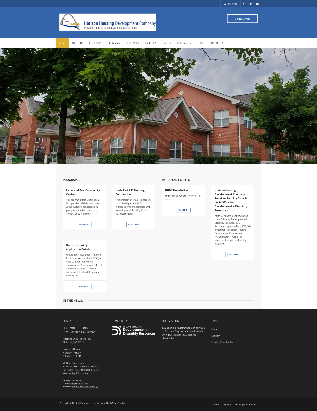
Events (167, 43)
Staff (200, 43)
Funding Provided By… (223, 342)
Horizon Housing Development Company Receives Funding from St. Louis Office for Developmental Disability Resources (231, 200)
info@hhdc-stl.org (79, 383)
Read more (84, 224)
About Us (77, 43)
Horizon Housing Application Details (78, 247)
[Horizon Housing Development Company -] (107, 29)
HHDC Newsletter (176, 190)
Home (62, 43)
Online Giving (242, 18)
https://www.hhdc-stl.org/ (85, 386)
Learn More (237, 154)
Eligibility (95, 43)
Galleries (151, 43)
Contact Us (217, 43)
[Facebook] (244, 3)
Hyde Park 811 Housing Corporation (130, 192)
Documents (184, 43)
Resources (132, 43)
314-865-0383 (230, 3)
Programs (114, 43)
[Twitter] (250, 3)
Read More (183, 210)
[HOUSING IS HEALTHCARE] (158, 106)
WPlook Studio (117, 403)
